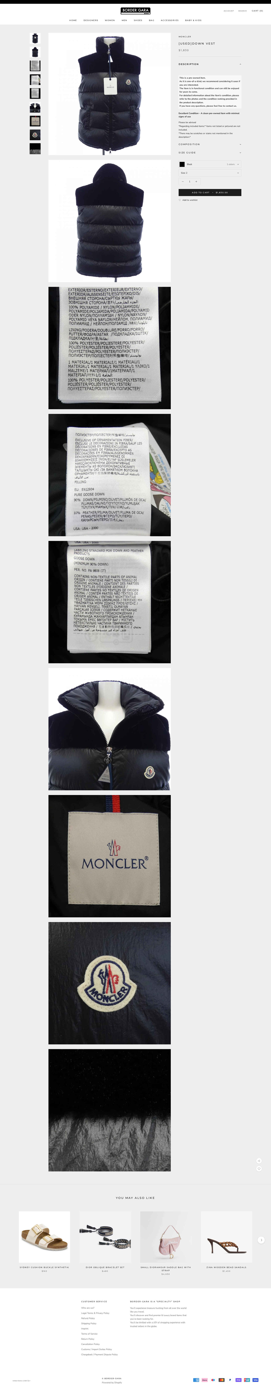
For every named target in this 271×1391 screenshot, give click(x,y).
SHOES (138, 20)
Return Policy (87, 1339)
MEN (124, 20)
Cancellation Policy (90, 1344)
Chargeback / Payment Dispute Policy (99, 1354)
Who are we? (87, 1307)
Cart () (257, 11)
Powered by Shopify (112, 1382)
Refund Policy (88, 1318)
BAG (151, 20)
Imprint (84, 1328)
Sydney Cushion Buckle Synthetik (44, 1267)
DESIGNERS (91, 20)
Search (242, 11)
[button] (210, 64)
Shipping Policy (88, 1323)
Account (229, 11)
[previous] (9, 1240)
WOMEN (110, 20)
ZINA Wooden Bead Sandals (227, 1267)
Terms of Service (89, 1333)
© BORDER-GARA (112, 1378)
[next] (261, 1240)
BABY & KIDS (193, 20)
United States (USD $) (21, 1381)
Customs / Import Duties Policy (96, 1349)
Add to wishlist (189, 200)
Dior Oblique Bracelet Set (105, 1267)
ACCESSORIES (170, 20)
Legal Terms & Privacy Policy (95, 1313)
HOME (73, 20)
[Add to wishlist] (259, 1168)
